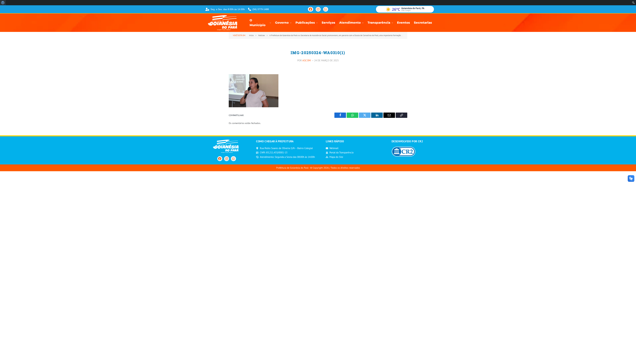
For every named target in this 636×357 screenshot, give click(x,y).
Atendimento (350, 22)
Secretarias (423, 22)
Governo (282, 22)
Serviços (328, 22)
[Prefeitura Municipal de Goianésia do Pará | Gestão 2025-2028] (223, 23)
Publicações (305, 22)
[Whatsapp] (233, 158)
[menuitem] (3, 2)
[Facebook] (310, 9)
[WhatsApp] (325, 9)
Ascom (306, 60)
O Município (257, 23)
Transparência (379, 22)
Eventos (403, 22)
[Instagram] (318, 9)
